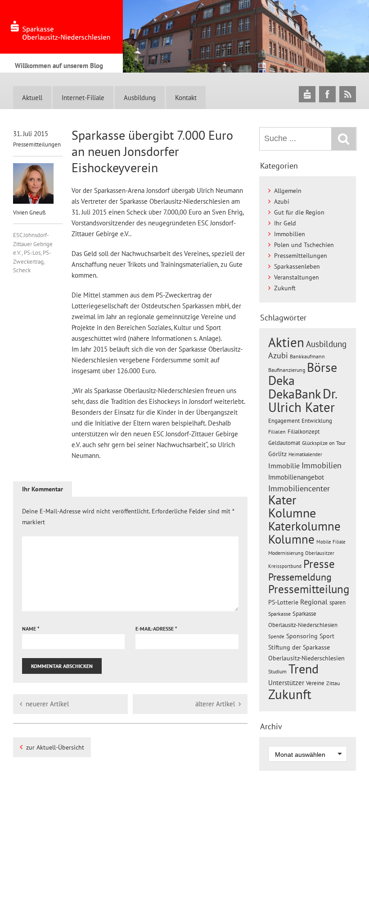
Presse (319, 563)
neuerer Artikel (47, 704)
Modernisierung (285, 552)
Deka (281, 380)
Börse (322, 367)
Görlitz (277, 454)
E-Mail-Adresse (156, 628)
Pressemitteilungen (37, 144)
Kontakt (186, 97)
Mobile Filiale (331, 542)
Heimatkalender (305, 454)
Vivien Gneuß (29, 212)
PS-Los (32, 252)
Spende (276, 636)
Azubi (281, 201)
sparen (337, 602)
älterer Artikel (215, 704)
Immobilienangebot (296, 476)
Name (31, 628)
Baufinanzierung (286, 369)
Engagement (284, 420)
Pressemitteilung (308, 588)
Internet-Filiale (83, 97)
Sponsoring (302, 636)
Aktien (286, 342)
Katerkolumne (304, 526)
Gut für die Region (299, 212)
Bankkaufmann (307, 356)
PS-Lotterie (283, 602)
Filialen (277, 431)
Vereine (315, 683)
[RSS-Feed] (347, 94)
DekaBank (294, 393)
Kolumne (291, 539)
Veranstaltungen (296, 277)
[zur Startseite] (61, 27)
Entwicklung (317, 420)
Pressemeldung (300, 576)
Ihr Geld (285, 223)
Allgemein (288, 191)
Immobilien (289, 234)
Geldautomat (284, 443)
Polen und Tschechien (304, 245)
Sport (327, 636)
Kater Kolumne (292, 506)
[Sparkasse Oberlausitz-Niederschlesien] (307, 94)
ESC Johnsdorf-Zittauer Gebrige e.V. (33, 243)
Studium (277, 671)
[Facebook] (327, 94)
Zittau (333, 683)
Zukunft (285, 288)
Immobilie (284, 466)
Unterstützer (286, 682)
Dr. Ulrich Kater (302, 400)
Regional (314, 601)
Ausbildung (140, 97)
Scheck (22, 270)
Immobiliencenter (299, 488)
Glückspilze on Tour (324, 442)
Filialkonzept (304, 431)
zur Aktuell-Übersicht (55, 747)
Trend (303, 669)
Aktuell (32, 97)
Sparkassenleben (297, 266)
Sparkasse (279, 613)
